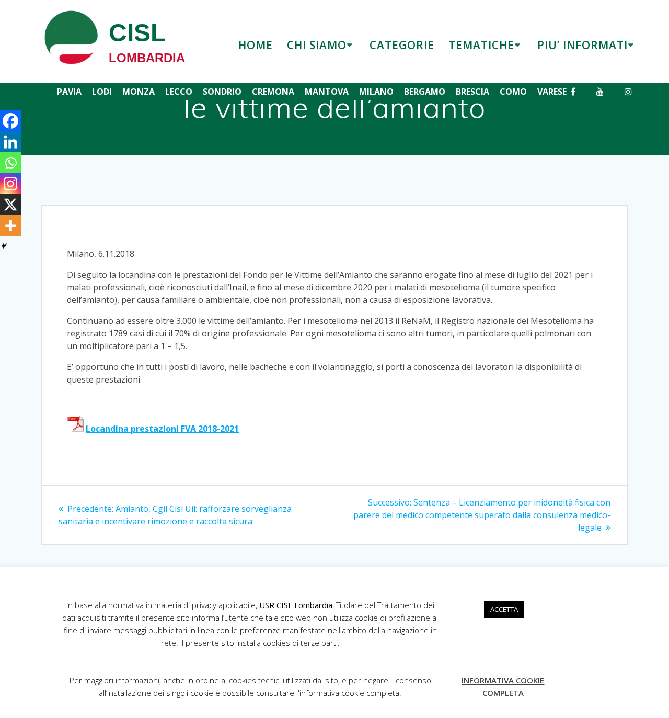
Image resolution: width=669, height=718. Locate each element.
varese (552, 91)
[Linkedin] (10, 141)
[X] (10, 204)
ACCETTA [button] (504, 609)
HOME (255, 45)
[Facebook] (10, 120)
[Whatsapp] (10, 162)
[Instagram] (10, 183)
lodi (102, 91)
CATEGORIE (402, 45)
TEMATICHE (481, 45)
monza (138, 91)
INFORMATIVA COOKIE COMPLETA (503, 686)
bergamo (424, 91)
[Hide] (4, 246)
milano (376, 91)
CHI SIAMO (317, 45)
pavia (69, 91)
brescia (472, 91)
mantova (327, 91)
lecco (178, 91)
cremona (273, 91)
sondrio (222, 91)
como (513, 91)
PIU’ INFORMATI (582, 45)
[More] (10, 225)
